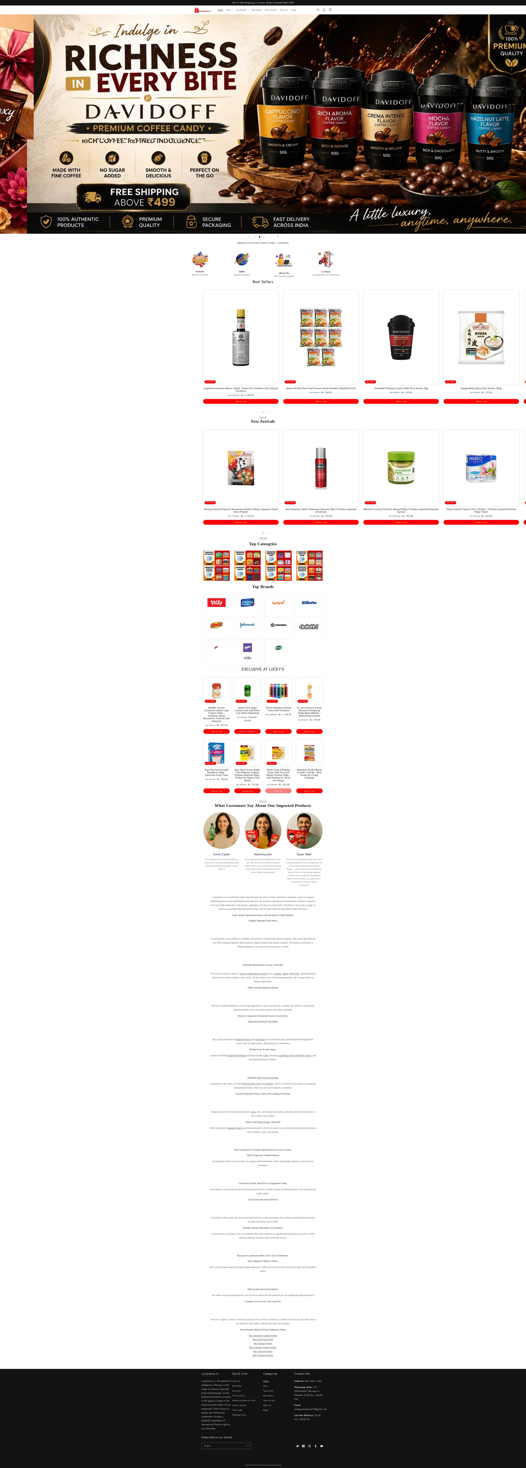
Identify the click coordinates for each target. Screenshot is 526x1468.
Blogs (265, 1410)
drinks (285, 973)
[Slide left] (257, 412)
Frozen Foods (263, 1122)
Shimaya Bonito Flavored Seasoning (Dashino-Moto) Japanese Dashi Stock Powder (241, 510)
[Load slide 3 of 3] (264, 237)
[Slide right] (269, 412)
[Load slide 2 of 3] (260, 237)
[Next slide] (270, 237)
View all (263, 417)
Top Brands (268, 1390)
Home (265, 1381)
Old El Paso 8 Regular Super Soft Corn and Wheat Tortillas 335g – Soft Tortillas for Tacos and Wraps (278, 775)
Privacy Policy (238, 1395)
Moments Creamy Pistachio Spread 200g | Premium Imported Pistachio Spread (401, 510)
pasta (253, 1112)
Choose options (247, 731)
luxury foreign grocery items (253, 973)
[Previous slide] (249, 237)
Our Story (236, 1390)
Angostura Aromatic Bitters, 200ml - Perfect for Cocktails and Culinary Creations (241, 389)
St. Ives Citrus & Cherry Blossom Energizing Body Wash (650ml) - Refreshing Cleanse (309, 712)
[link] (278, 606)
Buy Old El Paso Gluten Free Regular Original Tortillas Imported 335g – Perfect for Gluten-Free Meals (247, 775)
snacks (277, 973)
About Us (236, 1381)
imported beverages (237, 1055)
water (265, 1055)
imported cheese (235, 1128)
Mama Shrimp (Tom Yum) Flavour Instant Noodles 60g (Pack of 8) (321, 388)
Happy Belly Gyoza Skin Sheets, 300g (481, 388)
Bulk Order (237, 1386)
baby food (294, 973)
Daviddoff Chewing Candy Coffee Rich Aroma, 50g (401, 388)
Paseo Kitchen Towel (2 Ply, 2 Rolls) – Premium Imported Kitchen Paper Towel (481, 510)
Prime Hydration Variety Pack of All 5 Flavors (278, 709)
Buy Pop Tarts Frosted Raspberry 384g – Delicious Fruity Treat (216, 772)
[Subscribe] (248, 1446)
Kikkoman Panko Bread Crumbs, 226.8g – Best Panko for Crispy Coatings (309, 774)
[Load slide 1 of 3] (255, 237)
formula (269, 1084)
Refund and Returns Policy (243, 1400)
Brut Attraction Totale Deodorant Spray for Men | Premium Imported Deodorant (321, 510)
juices (308, 1055)
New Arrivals (269, 1400)
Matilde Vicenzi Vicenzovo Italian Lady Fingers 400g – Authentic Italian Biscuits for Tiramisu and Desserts (216, 714)
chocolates (261, 1039)
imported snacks (243, 1039)
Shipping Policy (239, 1414)
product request (239, 1405)
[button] (230, 10)
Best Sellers (268, 1395)
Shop (265, 1386)
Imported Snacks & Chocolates (263, 1021)
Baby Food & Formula (267, 1078)
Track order (237, 1410)
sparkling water (286, 1055)
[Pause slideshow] (277, 237)
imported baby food (251, 1084)
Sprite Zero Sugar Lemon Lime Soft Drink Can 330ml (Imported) (247, 710)
